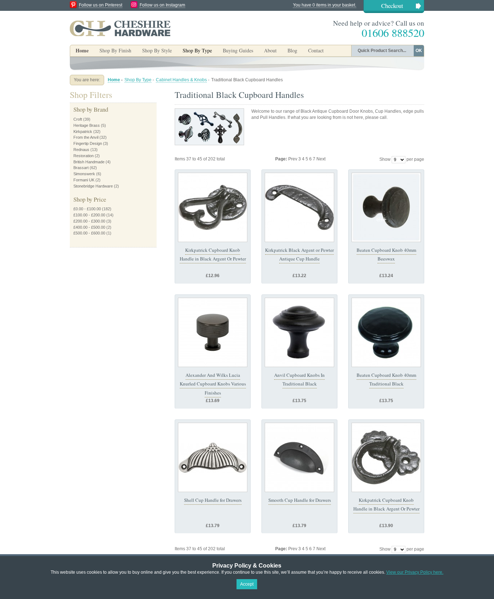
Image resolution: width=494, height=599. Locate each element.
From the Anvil (85, 137)
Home (82, 50)
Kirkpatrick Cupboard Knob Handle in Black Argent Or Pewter (213, 254)
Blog (292, 50)
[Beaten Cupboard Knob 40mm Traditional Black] (386, 332)
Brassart (81, 167)
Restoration (83, 156)
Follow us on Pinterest (100, 5)
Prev (293, 158)
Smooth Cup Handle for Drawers (299, 500)
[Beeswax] (299, 457)
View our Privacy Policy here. (414, 572)
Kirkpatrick (82, 131)
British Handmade (89, 162)
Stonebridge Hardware (93, 186)
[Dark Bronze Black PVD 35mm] (212, 332)
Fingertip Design (87, 143)
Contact (316, 50)
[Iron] (212, 457)
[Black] (299, 207)
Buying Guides (238, 50)
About (270, 50)
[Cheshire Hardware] (120, 28)
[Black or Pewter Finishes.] (212, 207)
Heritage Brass (86, 125)
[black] (386, 457)
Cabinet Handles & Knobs (181, 79)
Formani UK (83, 180)
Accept (247, 584)
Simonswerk (84, 174)
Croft (77, 119)
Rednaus (81, 149)
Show (385, 159)
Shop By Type (138, 79)
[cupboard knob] (386, 207)
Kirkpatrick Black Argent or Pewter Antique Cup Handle (299, 254)
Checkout (392, 5)
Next (320, 158)
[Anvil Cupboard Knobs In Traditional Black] (299, 332)
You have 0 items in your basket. (324, 5)
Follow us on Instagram (162, 5)
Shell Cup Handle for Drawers (213, 500)
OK (419, 50)
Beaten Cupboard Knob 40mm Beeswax (386, 254)
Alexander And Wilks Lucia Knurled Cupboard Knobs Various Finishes (213, 384)
